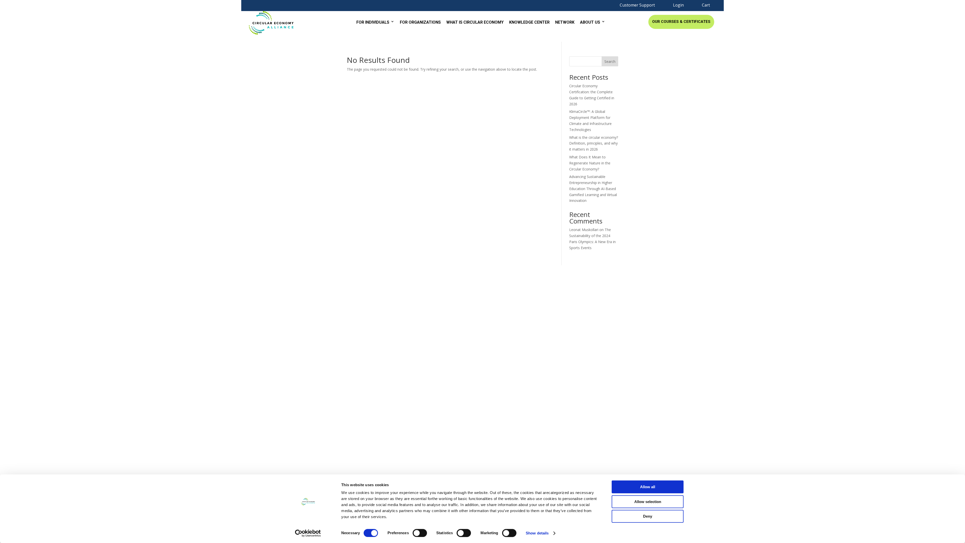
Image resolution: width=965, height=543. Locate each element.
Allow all (647, 487)
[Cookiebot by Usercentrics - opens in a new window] (308, 533)
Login (678, 5)
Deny (647, 516)
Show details (537, 533)
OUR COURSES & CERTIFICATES (681, 21)
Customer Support (637, 5)
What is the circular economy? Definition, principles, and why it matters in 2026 (593, 143)
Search (609, 61)
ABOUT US (590, 22)
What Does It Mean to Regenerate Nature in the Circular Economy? (589, 163)
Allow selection (647, 502)
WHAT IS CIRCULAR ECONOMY (475, 22)
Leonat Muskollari (583, 229)
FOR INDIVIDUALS (372, 22)
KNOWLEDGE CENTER (529, 22)
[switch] (420, 533)
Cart (706, 5)
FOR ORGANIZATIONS (420, 22)
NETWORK (564, 22)
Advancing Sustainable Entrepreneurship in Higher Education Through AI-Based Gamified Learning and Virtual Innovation (593, 188)
